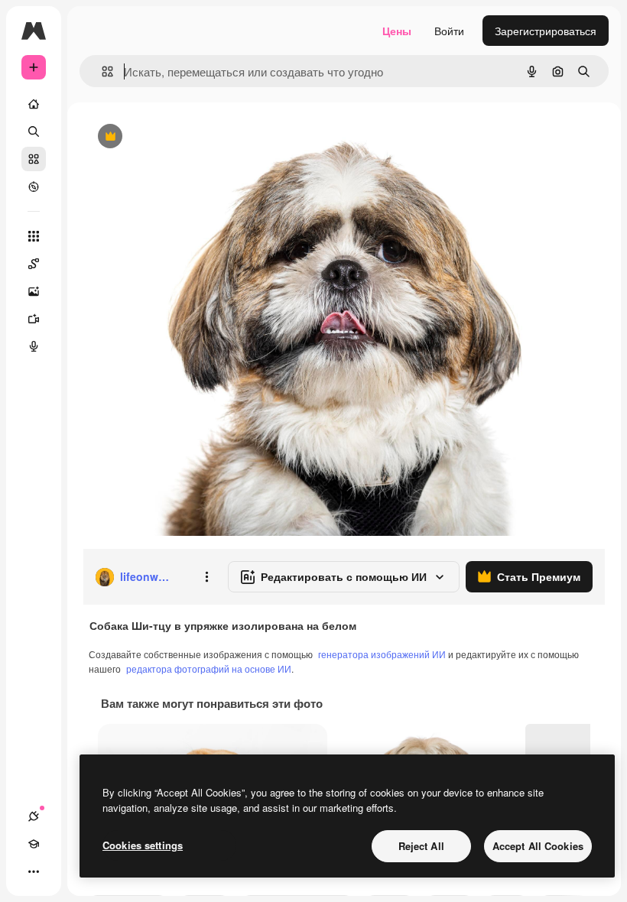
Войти (449, 30)
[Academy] (33, 844)
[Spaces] (33, 263)
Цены (396, 30)
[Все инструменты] (33, 236)
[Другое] (33, 871)
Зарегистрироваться (545, 30)
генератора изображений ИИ (382, 653)
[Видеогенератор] (33, 319)
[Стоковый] (33, 159)
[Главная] (33, 104)
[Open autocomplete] (101, 71)
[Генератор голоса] (33, 346)
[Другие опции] (206, 577)
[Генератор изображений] (33, 291)
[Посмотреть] (33, 186)
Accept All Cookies (537, 846)
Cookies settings (142, 845)
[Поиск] (33, 131)
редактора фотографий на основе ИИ (208, 668)
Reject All (421, 846)
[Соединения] (33, 816)
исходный (185, 137)
